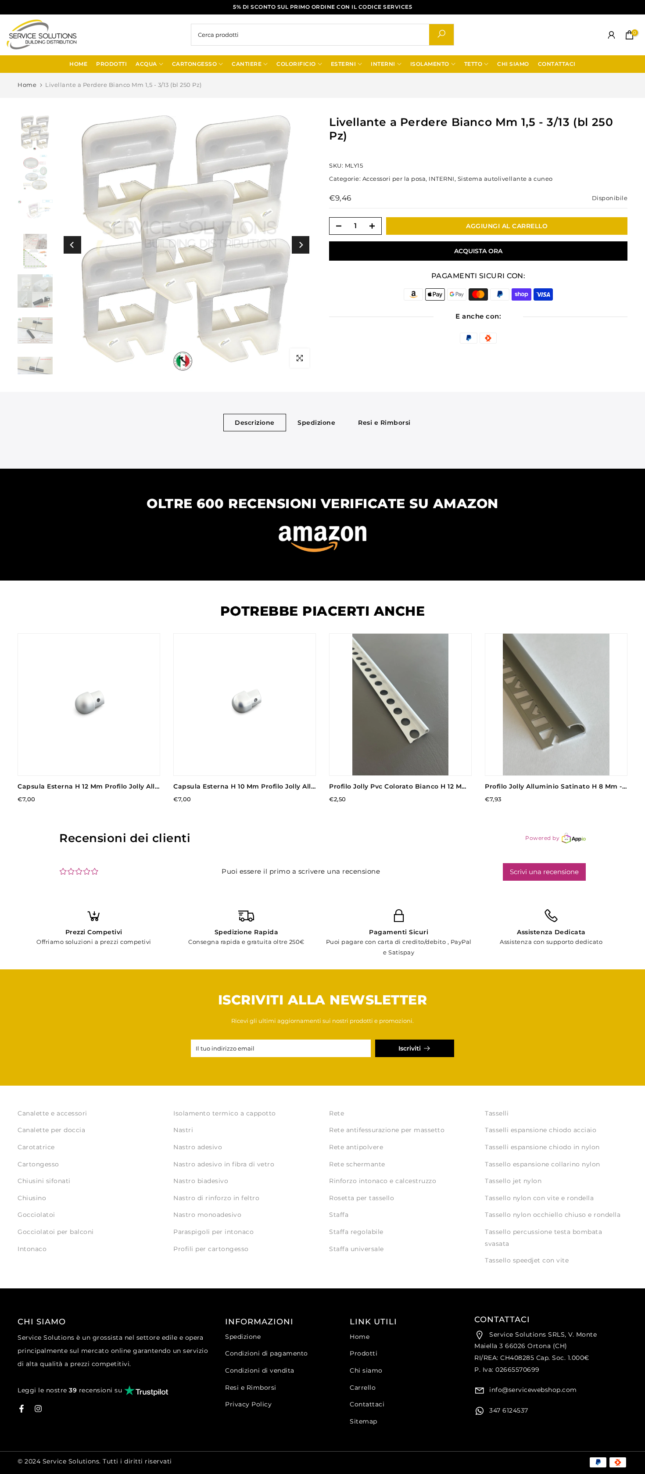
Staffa (338, 1215)
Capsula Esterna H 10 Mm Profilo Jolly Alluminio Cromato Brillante (285, 786)
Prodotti (363, 1353)
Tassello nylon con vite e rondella (539, 1198)
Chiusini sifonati (44, 1181)
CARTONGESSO (194, 64)
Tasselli (497, 1113)
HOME (78, 64)
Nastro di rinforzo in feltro (216, 1198)
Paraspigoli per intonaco (213, 1232)
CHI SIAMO (513, 64)
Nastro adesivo (197, 1147)
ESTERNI (343, 64)
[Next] (300, 245)
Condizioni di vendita (259, 1370)
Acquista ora (478, 251)
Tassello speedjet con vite (527, 1260)
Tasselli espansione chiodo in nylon (542, 1147)
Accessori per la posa (394, 178)
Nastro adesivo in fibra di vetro (223, 1164)
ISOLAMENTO (429, 64)
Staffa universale (356, 1249)
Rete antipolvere (356, 1147)
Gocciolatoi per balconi (56, 1232)
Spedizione (316, 422)
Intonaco (32, 1249)
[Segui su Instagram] (38, 1408)
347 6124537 (507, 1410)
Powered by (542, 838)
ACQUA (146, 64)
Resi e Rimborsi (384, 422)
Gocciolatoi (36, 1215)
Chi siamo (366, 1370)
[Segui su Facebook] (21, 1408)
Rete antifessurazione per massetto (386, 1130)
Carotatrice (36, 1147)
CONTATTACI (557, 64)
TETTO (473, 64)
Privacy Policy (248, 1404)
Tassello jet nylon (513, 1181)
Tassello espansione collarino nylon (542, 1164)
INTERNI (383, 64)
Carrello (363, 1388)
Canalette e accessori (52, 1113)
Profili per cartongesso (211, 1249)
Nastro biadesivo (200, 1181)
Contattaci (367, 1404)
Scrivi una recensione (544, 872)
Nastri (183, 1130)
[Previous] (72, 245)
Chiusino (32, 1198)
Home (27, 84)
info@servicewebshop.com (532, 1390)
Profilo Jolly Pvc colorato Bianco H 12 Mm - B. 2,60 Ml (418, 786)
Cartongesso (38, 1164)
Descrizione (255, 422)
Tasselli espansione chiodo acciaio (540, 1130)
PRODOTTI (111, 64)
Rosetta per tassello (361, 1198)
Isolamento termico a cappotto (224, 1113)
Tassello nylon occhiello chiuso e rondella (552, 1215)
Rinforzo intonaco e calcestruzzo (382, 1181)
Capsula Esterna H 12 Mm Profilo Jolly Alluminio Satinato (114, 786)
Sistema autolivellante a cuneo (505, 178)
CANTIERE (247, 64)
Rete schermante (357, 1164)
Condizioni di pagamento (266, 1353)
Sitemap (363, 1421)
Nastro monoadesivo (207, 1215)
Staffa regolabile (356, 1232)
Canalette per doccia (51, 1130)
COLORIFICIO (296, 64)
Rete (336, 1113)
